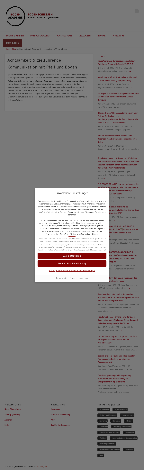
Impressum (83, 278)
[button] (72, 256)
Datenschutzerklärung (89, 234)
